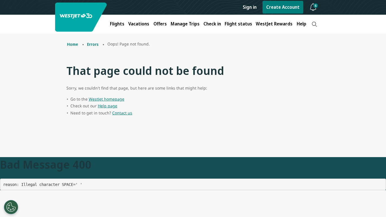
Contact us (122, 113)
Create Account (283, 7)
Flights (117, 24)
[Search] (314, 24)
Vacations (138, 24)
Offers (160, 24)
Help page (107, 105)
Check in (212, 24)
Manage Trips (185, 24)
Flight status (238, 24)
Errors (92, 44)
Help (301, 24)
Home (72, 44)
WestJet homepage (106, 99)
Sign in (250, 7)
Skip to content (5, 11)
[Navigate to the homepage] (81, 17)
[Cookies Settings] (11, 207)
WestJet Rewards (274, 24)
